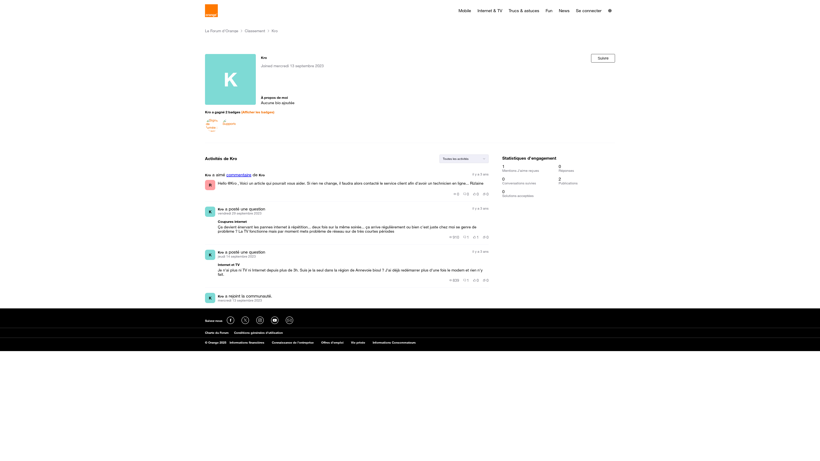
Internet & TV (489, 10)
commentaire (238, 174)
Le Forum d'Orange (221, 31)
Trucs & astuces (524, 10)
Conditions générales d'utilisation (258, 333)
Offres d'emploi (332, 342)
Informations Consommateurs (394, 342)
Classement (255, 31)
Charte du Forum (217, 333)
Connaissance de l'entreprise (293, 342)
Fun (549, 10)
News (564, 10)
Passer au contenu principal (23, 3)
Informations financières (247, 342)
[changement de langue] (610, 10)
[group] (456, 194)
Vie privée (358, 342)
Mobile (464, 10)
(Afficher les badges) (257, 112)
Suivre (603, 58)
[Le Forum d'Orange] (211, 10)
